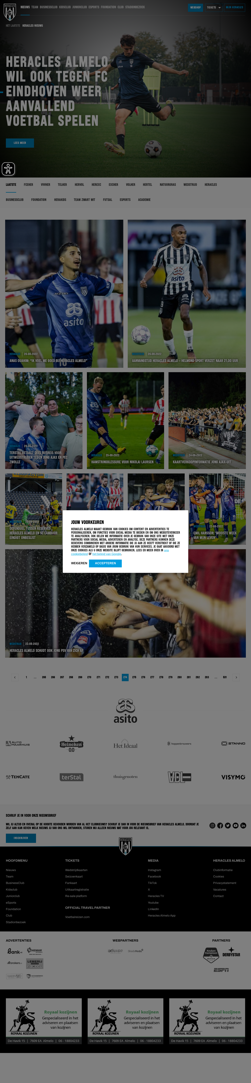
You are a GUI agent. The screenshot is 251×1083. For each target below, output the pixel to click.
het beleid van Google (106, 553)
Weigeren (79, 563)
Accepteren (105, 563)
